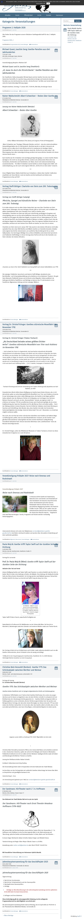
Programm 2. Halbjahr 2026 (13, 27)
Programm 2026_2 (7, 40)
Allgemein (12, 539)
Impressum (59, 15)
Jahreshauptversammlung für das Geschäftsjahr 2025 (25, 862)
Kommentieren (34, 44)
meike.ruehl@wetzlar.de (20, 845)
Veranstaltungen (24, 44)
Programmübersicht (15, 44)
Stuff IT (79, 916)
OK (48, 3)
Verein (17, 15)
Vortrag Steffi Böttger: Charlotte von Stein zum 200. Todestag (28, 186)
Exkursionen (18, 539)
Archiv (39, 15)
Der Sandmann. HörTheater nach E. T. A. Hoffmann (23, 789)
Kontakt (48, 15)
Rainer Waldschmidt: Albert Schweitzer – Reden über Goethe (28, 96)
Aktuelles (7, 15)
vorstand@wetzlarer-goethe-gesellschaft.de (42, 779)
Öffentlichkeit (28, 15)
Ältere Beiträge (8, 915)
